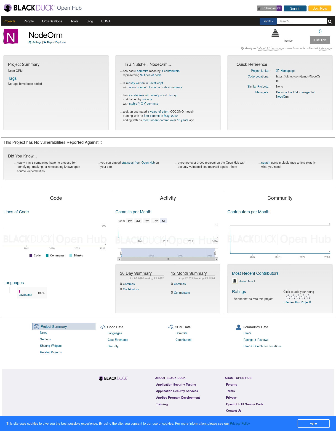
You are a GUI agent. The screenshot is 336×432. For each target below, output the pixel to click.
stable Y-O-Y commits (143, 103)
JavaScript (25, 294)
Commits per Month (133, 211)
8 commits (141, 71)
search (265, 162)
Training (162, 404)
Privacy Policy (240, 423)
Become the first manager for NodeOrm (295, 94)
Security (113, 346)
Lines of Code (16, 211)
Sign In (295, 8)
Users (247, 333)
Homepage (287, 70)
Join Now (320, 8)
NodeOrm (46, 34)
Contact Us (233, 410)
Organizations (52, 21)
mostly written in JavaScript (144, 83)
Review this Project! (298, 302)
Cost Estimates (118, 339)
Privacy (231, 397)
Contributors (131, 289)
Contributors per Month (248, 211)
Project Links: (260, 70)
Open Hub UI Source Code (244, 404)
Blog (89, 21)
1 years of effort (158, 111)
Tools (74, 21)
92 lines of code (150, 75)
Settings (36, 42)
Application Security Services (177, 391)
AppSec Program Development (178, 397)
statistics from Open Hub (138, 162)
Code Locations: (258, 76)
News (43, 332)
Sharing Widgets (51, 345)
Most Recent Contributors (255, 273)
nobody (147, 99)
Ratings (239, 291)
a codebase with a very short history (153, 95)
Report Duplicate (56, 42)
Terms (230, 391)
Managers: (262, 92)
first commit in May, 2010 (161, 115)
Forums (231, 384)
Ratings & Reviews (256, 339)
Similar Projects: (258, 86)
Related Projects (51, 352)
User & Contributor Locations (262, 346)
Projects (9, 21)
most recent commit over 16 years (165, 120)
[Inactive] (276, 33)
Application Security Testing (176, 384)
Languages (13, 282)
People (29, 21)
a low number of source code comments (155, 87)
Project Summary (54, 326)
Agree (313, 423)
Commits (129, 284)
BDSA (106, 21)
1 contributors (171, 71)
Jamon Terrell (247, 281)
